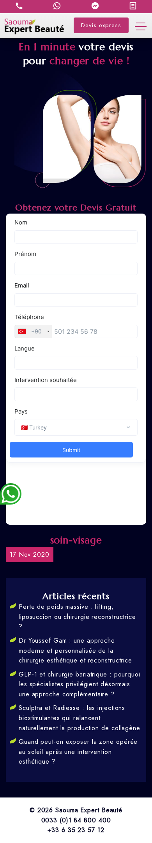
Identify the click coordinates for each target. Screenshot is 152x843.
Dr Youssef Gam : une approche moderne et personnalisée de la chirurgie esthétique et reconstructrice (75, 650)
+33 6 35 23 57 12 (76, 829)
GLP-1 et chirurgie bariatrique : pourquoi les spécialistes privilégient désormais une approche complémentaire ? (79, 684)
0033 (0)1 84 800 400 (76, 820)
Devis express (101, 25)
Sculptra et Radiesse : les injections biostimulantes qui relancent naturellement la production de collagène (79, 717)
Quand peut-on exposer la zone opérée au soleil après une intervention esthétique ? (78, 751)
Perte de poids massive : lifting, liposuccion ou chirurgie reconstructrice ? (77, 616)
